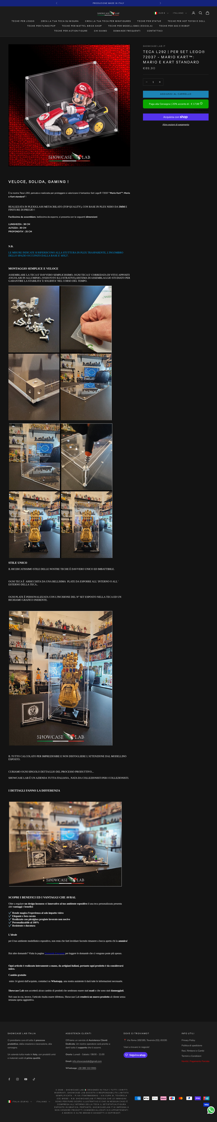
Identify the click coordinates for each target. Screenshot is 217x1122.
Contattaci (155, 31)
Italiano (178, 13)
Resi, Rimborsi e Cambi (193, 1050)
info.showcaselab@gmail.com (87, 1061)
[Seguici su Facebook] (9, 1079)
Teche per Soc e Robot (174, 26)
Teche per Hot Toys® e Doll (186, 21)
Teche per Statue (149, 21)
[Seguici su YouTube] (25, 1079)
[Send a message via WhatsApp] (211, 1110)
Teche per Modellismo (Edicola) (130, 26)
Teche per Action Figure (71, 31)
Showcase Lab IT (154, 46)
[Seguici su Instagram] (17, 1079)
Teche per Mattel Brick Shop (82, 26)
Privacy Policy (188, 1040)
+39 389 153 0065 (87, 1068)
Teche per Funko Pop (41, 26)
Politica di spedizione (192, 1045)
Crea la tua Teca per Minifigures (108, 21)
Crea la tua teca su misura (60, 21)
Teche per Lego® (23, 21)
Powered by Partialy (201, 110)
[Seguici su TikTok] (34, 1079)
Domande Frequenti (127, 31)
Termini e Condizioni (191, 1056)
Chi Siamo (100, 31)
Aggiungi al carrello (176, 94)
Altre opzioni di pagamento (176, 124)
